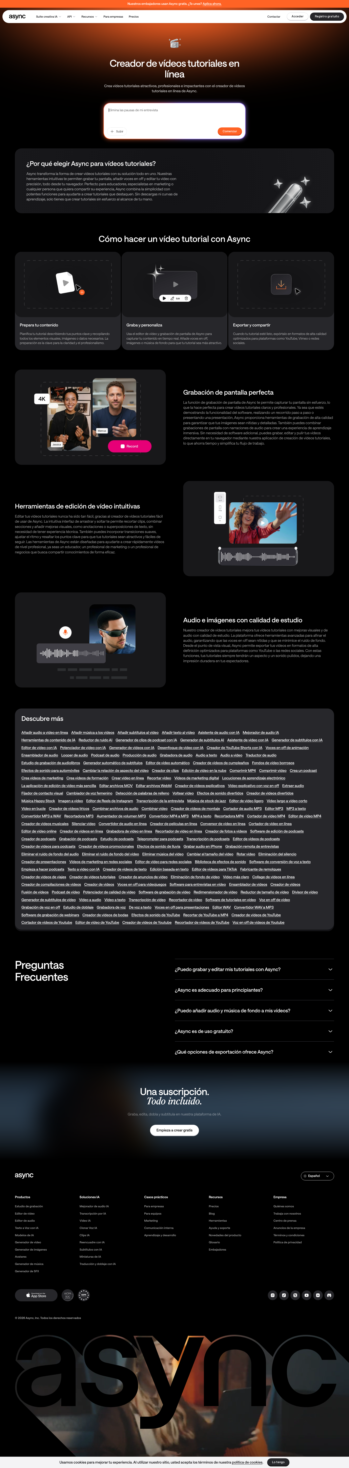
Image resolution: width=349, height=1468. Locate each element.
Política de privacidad (287, 1242)
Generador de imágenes (31, 1249)
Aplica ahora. (212, 4)
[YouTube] (306, 1295)
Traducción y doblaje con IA (98, 1264)
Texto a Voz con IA (27, 1228)
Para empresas (113, 16)
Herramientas (218, 1220)
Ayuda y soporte (219, 1228)
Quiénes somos (283, 1206)
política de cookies (247, 1462)
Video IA (85, 1220)
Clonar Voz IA (88, 1228)
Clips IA (85, 1235)
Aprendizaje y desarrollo (160, 1235)
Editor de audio (25, 1220)
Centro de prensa (284, 1220)
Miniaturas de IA (90, 1256)
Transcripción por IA (93, 1213)
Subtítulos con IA (91, 1249)
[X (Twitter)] (295, 1295)
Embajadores (217, 1249)
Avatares (20, 1256)
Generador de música (29, 1264)
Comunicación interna (158, 1228)
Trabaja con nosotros (287, 1213)
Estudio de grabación (29, 1206)
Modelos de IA (24, 1235)
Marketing (151, 1220)
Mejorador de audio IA (94, 1206)
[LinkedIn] (318, 1295)
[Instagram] (273, 1295)
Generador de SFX (27, 1271)
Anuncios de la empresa (289, 1228)
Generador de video (28, 1242)
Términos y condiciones (288, 1235)
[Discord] (329, 1295)
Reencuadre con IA (92, 1242)
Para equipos (152, 1213)
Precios (134, 16)
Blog (212, 1213)
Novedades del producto (225, 1235)
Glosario (214, 1242)
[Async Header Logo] (17, 17)
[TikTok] (284, 1295)
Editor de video (25, 1213)
